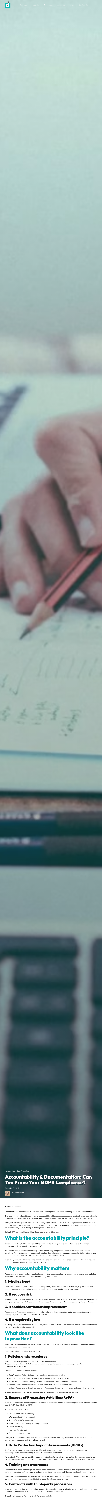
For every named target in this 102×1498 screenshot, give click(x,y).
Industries (35, 5)
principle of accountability (39, 1216)
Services (23, 5)
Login (72, 5)
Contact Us (83, 5)
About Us (61, 5)
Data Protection (23, 1171)
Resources (48, 5)
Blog (13, 1171)
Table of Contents (14, 1206)
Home (7, 1171)
